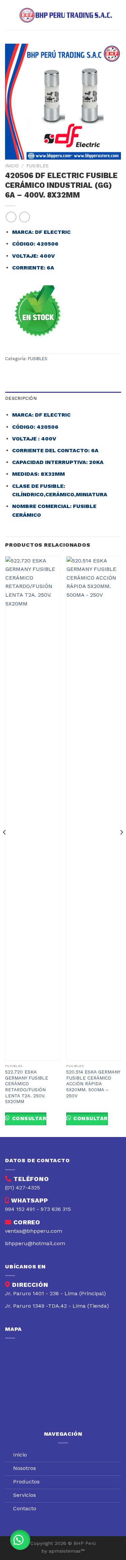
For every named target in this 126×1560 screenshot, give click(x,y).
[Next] (121, 846)
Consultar (28, 1118)
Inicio (12, 165)
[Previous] (4, 846)
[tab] (63, 398)
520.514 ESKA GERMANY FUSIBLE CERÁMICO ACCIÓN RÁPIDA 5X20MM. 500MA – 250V (93, 1083)
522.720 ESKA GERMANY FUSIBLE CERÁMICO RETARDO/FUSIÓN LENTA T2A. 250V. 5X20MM (26, 1086)
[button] (20, 1540)
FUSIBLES (37, 165)
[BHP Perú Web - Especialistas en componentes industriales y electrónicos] (67, 15)
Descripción (21, 398)
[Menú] (9, 15)
